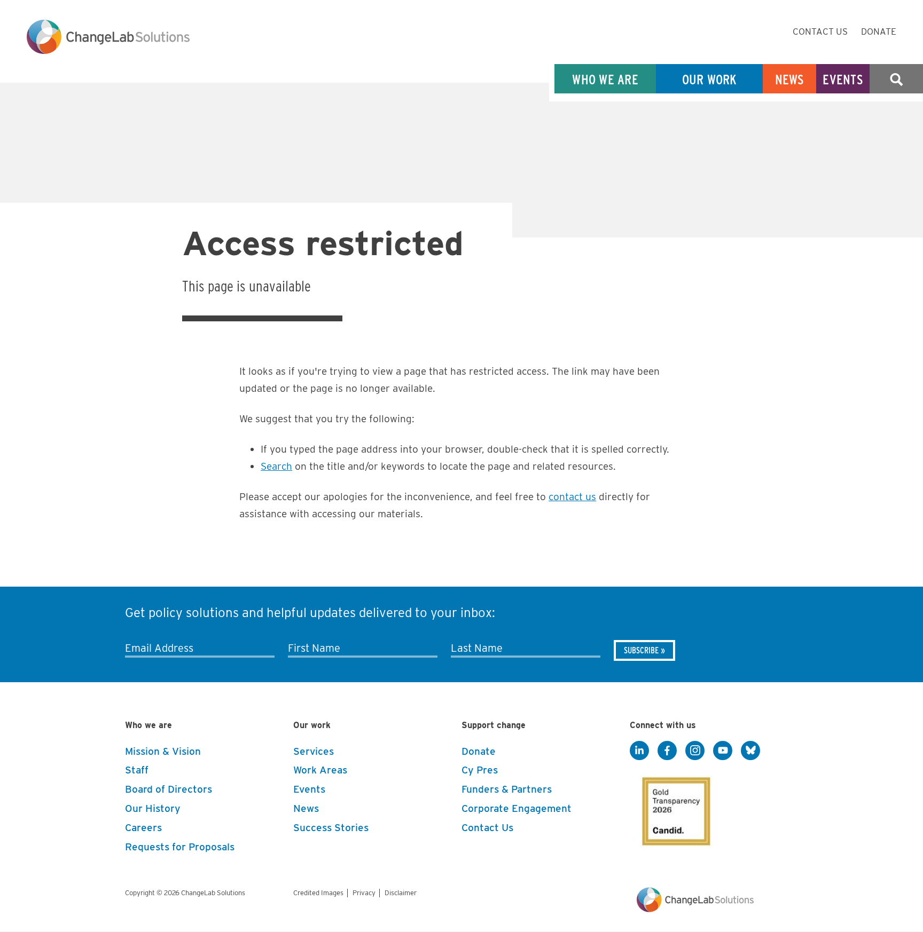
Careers (143, 828)
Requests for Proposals (179, 847)
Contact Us (820, 31)
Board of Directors (168, 789)
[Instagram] (695, 751)
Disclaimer (401, 893)
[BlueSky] (750, 751)
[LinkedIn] (639, 751)
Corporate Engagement (517, 808)
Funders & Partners (507, 789)
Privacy (364, 893)
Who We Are (605, 79)
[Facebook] (667, 751)
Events (843, 79)
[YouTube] (722, 751)
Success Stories (331, 828)
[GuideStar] (674, 808)
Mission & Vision (163, 751)
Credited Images (318, 893)
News (789, 79)
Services (313, 751)
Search (896, 79)
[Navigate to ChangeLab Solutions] (695, 909)
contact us (572, 497)
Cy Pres (480, 770)
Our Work (709, 79)
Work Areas (320, 770)
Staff (136, 770)
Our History (153, 808)
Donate (878, 31)
